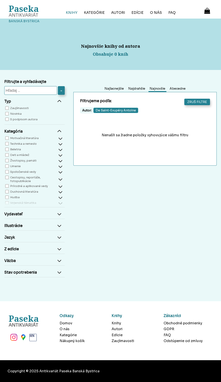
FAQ (172, 12)
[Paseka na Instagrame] (13, 338)
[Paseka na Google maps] (23, 338)
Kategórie (94, 12)
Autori (118, 12)
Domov (66, 323)
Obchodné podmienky (183, 323)
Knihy (71, 12)
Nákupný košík (72, 341)
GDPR (169, 329)
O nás (156, 12)
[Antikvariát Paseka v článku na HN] (33, 338)
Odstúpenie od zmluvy (183, 341)
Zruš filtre (197, 102)
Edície (137, 12)
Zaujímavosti (123, 341)
